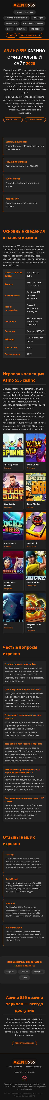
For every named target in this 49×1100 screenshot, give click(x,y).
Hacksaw (24, 972)
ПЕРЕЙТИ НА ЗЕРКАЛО (24, 1043)
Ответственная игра (33, 1067)
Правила (18, 1067)
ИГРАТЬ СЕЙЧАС (13, 120)
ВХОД (11, 35)
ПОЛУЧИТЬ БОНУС (35, 120)
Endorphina (38, 972)
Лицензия (18, 1072)
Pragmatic (10, 972)
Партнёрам (30, 1072)
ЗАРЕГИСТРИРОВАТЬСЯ (30, 35)
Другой (24, 978)
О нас (9, 1067)
